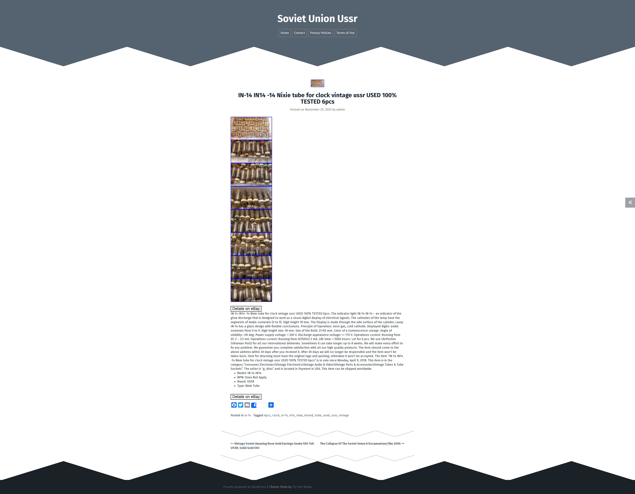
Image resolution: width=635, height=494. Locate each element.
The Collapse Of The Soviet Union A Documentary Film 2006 (360, 443)
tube (318, 415)
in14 (292, 415)
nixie (299, 415)
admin (340, 109)
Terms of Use (346, 33)
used (326, 415)
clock (276, 415)
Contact (299, 33)
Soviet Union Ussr (317, 19)
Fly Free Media (302, 487)
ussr (334, 415)
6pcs (267, 415)
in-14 (247, 415)
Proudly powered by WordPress (244, 487)
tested (308, 415)
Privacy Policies (320, 33)
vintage (344, 415)
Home (285, 33)
